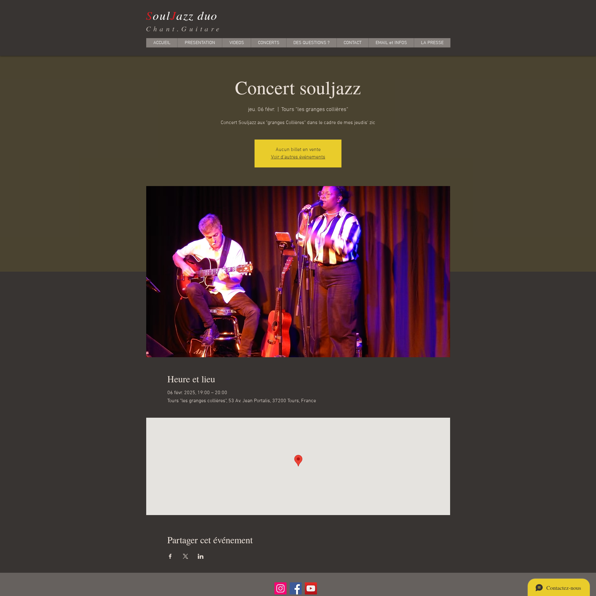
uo (211, 15)
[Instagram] (280, 588)
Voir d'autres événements (298, 157)
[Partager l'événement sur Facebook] (170, 556)
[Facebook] (296, 588)
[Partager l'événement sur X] (185, 556)
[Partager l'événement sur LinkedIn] (201, 556)
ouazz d (175, 15)
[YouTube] (311, 588)
